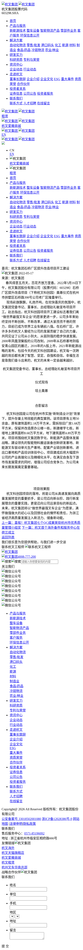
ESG (57, 79)
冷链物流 (37, 50)
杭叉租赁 (8, 862)
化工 (58, 45)
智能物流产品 (50, 30)
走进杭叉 (16, 74)
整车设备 (33, 30)
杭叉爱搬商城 (19, 163)
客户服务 (16, 637)
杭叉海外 (8, 848)
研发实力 (16, 55)
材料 (72, 45)
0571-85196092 (34, 833)
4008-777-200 (27, 556)
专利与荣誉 (31, 59)
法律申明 (15, 823)
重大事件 (67, 79)
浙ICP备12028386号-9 (57, 819)
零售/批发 (33, 45)
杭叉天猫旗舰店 (13, 853)
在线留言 (43, 103)
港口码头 (47, 45)
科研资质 (16, 59)
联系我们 (16, 98)
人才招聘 (29, 103)
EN (12, 154)
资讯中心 (16, 64)
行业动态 (29, 69)
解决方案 (16, 40)
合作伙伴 (23, 84)
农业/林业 (52, 50)
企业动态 (16, 69)
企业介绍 (33, 79)
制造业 (14, 681)
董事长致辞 (18, 79)
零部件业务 (68, 30)
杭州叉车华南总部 (14, 867)
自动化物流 (18, 45)
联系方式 (16, 103)
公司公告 (29, 93)
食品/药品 (24, 50)
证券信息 (16, 93)
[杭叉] (41, 4)
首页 (13, 21)
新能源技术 (18, 30)
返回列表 (8, 537)
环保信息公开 (29, 35)
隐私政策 (29, 823)
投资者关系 (18, 88)
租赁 (13, 173)
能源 (65, 45)
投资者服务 (45, 93)
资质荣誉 (16, 757)
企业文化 (46, 79)
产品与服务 (18, 25)
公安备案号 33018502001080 (21, 819)
